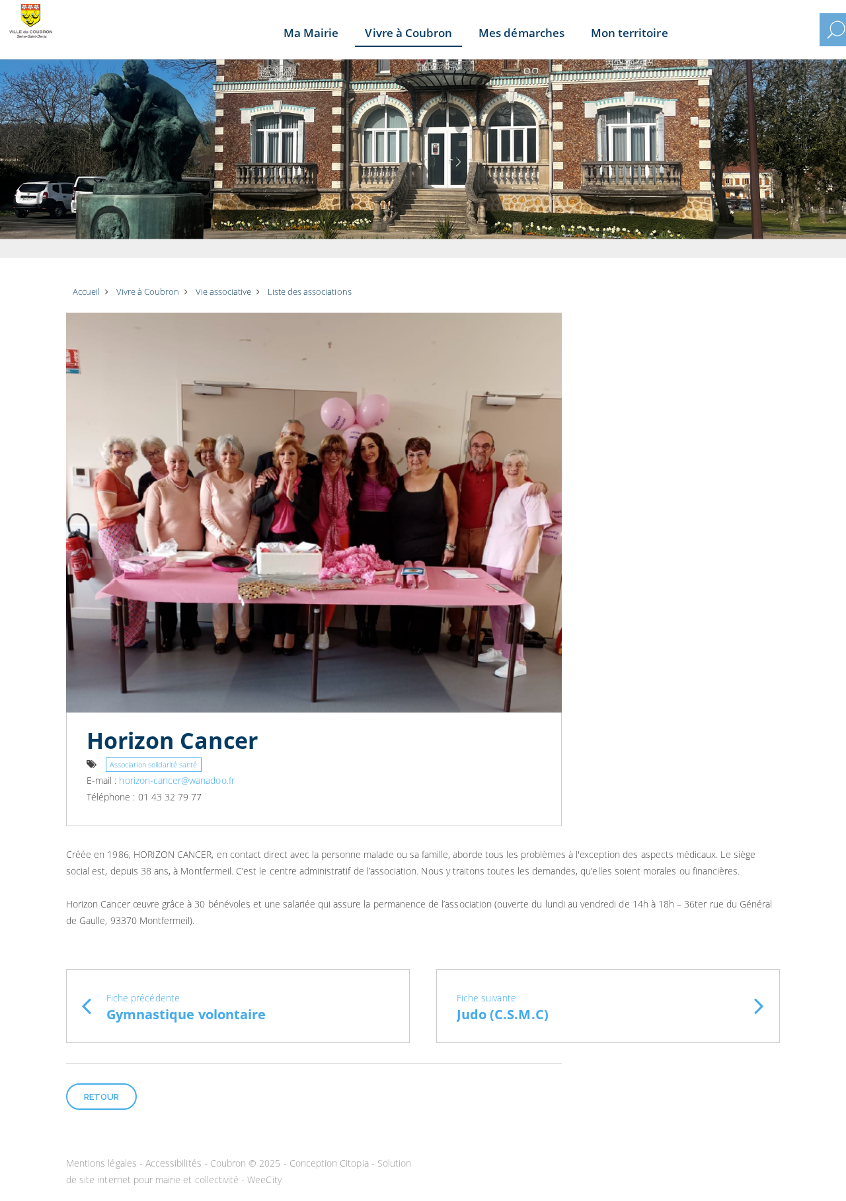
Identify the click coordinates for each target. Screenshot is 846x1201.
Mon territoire (629, 32)
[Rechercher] (836, 30)
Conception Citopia (329, 1163)
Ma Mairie (311, 32)
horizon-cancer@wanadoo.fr (176, 780)
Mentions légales (101, 1163)
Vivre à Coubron (408, 32)
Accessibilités (173, 1163)
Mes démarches (521, 32)
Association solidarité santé (153, 764)
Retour (101, 1097)
